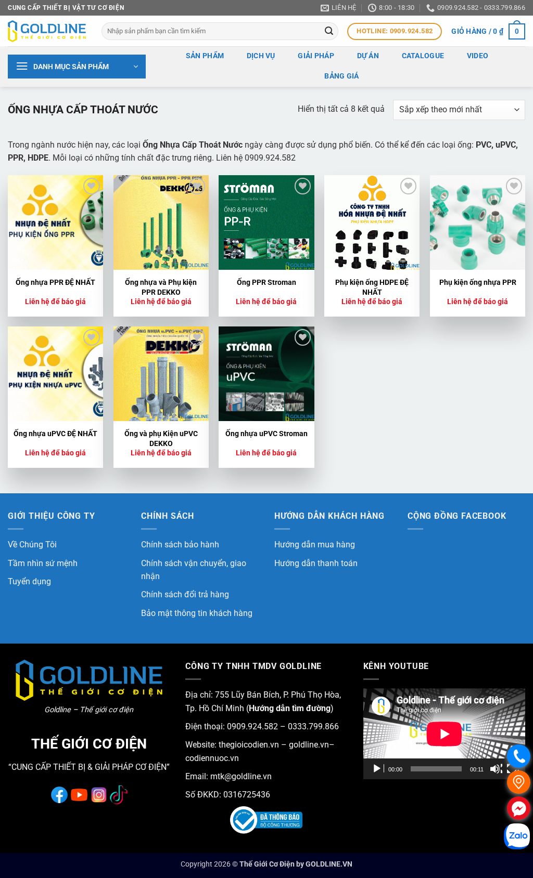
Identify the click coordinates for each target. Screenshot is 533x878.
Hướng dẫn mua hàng (314, 544)
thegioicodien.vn (249, 745)
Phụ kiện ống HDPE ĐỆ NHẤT (372, 287)
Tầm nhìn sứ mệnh (43, 563)
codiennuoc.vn (212, 758)
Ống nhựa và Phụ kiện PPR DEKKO (161, 287)
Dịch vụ (261, 55)
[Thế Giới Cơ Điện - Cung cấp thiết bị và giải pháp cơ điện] (47, 31)
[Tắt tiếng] (496, 769)
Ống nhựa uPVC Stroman (266, 433)
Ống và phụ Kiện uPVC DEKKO (161, 438)
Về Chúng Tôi (32, 544)
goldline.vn (308, 745)
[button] (488, 31)
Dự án (368, 55)
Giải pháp (316, 55)
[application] (444, 733)
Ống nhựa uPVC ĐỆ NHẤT (55, 433)
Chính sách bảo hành (180, 544)
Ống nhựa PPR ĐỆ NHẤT (55, 282)
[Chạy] (378, 769)
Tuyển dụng (29, 581)
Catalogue (423, 55)
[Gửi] (329, 31)
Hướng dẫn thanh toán (316, 563)
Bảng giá (341, 76)
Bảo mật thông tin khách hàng (196, 613)
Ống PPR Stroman (266, 282)
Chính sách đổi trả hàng (185, 594)
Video (477, 55)
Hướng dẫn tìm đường (290, 708)
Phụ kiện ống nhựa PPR (477, 282)
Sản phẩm (205, 55)
